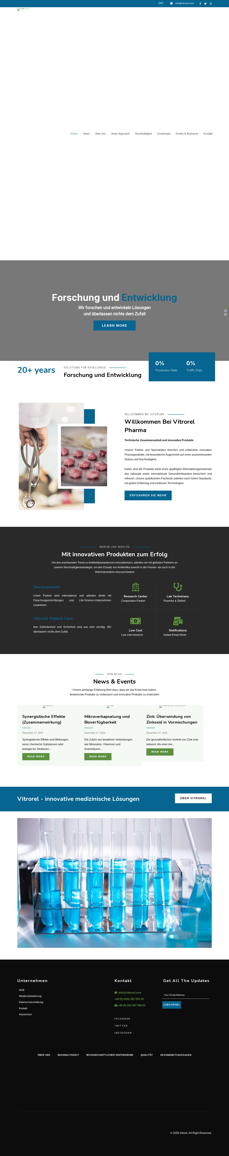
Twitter (121, 1026)
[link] (74, 134)
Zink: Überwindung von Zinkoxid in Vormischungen (171, 719)
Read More (35, 756)
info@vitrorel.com (184, 3)
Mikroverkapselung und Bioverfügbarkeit (107, 719)
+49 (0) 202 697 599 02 (131, 1005)
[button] (225, 307)
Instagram (123, 1033)
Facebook (122, 1019)
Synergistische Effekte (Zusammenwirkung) (43, 719)
